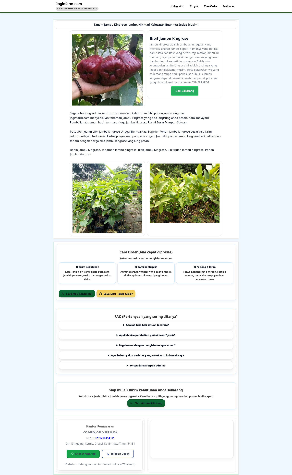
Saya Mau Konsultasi (79, 293)
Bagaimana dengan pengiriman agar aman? (147, 345)
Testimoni (228, 6)
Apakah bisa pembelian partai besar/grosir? (147, 335)
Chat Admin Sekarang (148, 403)
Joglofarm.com (69, 4)
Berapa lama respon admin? (147, 365)
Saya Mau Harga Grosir (118, 293)
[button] (83, 454)
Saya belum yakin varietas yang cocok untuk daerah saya (147, 355)
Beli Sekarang (184, 91)
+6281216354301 (104, 438)
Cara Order (210, 6)
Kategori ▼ (177, 6)
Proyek (194, 6)
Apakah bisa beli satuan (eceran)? (147, 325)
